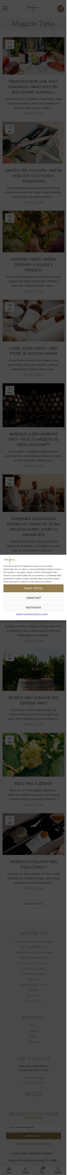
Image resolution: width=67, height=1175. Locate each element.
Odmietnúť (33, 598)
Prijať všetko (33, 588)
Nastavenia (33, 607)
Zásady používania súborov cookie (31, 614)
